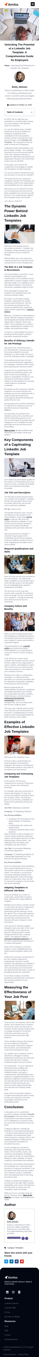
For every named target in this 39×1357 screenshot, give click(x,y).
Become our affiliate (12, 1317)
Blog (6, 1326)
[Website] (26, 1238)
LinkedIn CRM (10, 1308)
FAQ (6, 1330)
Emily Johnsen (12, 1222)
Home (6, 65)
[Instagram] (13, 1292)
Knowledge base (11, 1339)
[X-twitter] (19, 1292)
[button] (33, 4)
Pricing (7, 1312)
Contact (8, 1335)
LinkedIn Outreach (12, 1303)
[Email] (23, 1238)
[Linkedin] (7, 1292)
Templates (19, 1248)
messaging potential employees (16, 939)
